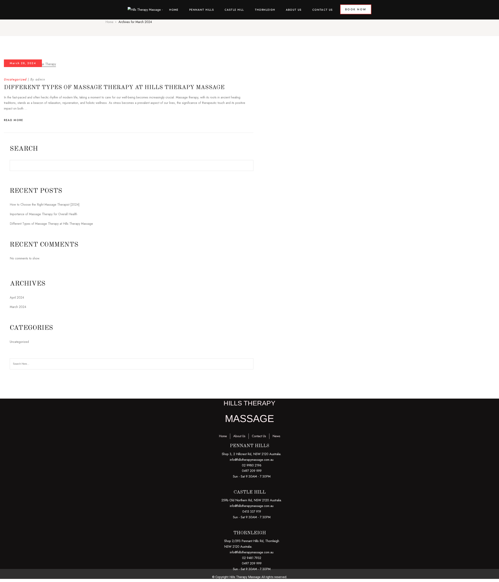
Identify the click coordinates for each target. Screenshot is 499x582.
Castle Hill (234, 10)
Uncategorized (15, 79)
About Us (294, 10)
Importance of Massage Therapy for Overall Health (43, 214)
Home (174, 10)
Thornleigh (265, 10)
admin (40, 79)
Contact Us (322, 10)
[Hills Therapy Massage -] (145, 9)
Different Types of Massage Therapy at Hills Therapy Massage (114, 87)
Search (24, 149)
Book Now (355, 9)
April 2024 (17, 297)
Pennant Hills (201, 10)
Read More (13, 120)
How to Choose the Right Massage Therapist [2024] (45, 204)
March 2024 (18, 307)
